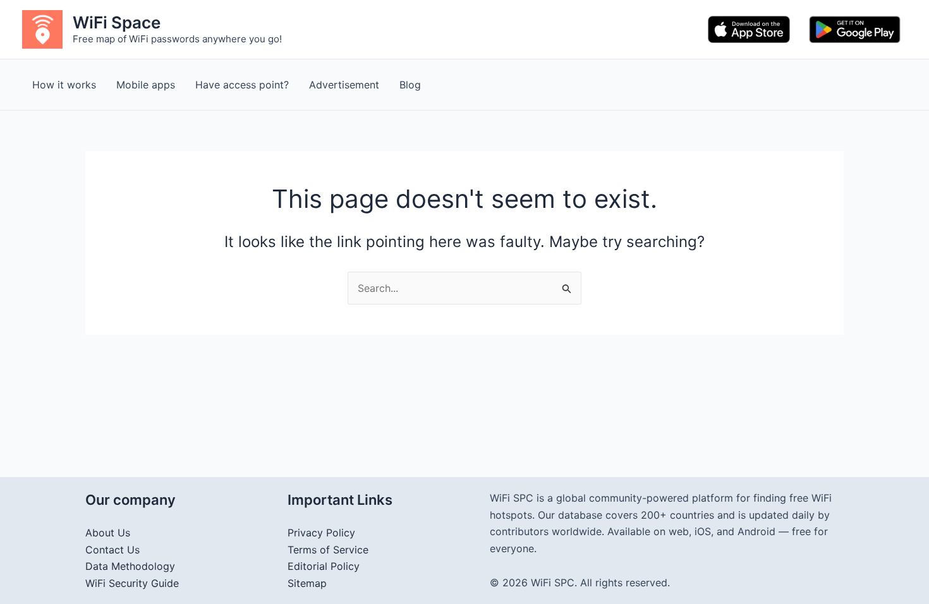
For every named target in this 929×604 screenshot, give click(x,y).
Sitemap (307, 583)
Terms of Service (328, 549)
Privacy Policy (321, 532)
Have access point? (242, 84)
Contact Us (112, 549)
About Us (107, 532)
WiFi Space (117, 22)
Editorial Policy (324, 566)
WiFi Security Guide (132, 583)
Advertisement (344, 84)
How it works (64, 84)
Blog (410, 84)
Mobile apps (145, 84)
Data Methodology (130, 566)
